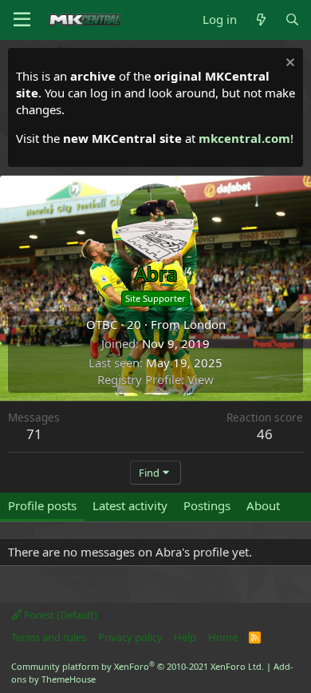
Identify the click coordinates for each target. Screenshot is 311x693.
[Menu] (22, 20)
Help (185, 637)
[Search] (292, 19)
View (200, 379)
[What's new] (260, 19)
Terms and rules (48, 637)
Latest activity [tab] (130, 505)
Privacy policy (130, 637)
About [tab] (263, 505)
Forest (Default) (59, 615)
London (204, 324)
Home (223, 637)
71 (34, 434)
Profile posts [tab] (42, 505)
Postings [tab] (206, 505)
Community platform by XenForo (137, 666)
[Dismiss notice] (288, 64)
